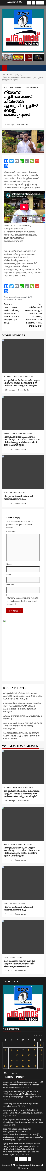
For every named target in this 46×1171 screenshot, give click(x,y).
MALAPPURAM (21, 433)
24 (40, 1060)
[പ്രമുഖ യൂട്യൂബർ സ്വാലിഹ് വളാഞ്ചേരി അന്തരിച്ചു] (23, 472)
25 (5, 1066)
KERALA (6, 957)
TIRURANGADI (34, 87)
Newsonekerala (22, 124)
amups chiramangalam (17, 297)
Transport (19, 957)
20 (17, 1060)
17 (40, 1055)
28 (23, 1066)
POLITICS (25, 87)
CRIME (13, 433)
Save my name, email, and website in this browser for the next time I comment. (22, 601)
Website (10, 585)
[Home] (4, 67)
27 (17, 1066)
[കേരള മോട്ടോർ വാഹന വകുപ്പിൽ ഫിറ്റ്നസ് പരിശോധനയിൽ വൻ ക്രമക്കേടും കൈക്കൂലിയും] (23, 937)
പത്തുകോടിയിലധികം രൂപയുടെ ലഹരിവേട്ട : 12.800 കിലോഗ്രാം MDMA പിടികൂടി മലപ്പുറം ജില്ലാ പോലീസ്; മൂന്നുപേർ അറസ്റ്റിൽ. (21, 1094)
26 (11, 1066)
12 (11, 1055)
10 (40, 1050)
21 (23, 1060)
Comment (11, 531)
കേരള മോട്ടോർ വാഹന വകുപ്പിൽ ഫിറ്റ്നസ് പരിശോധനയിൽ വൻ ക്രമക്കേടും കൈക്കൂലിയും (22, 726)
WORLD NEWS (28, 377)
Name (9, 564)
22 (29, 1060)
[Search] (42, 67)
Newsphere (36, 1165)
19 (11, 1060)
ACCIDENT (7, 377)
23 (34, 1060)
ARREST (7, 433)
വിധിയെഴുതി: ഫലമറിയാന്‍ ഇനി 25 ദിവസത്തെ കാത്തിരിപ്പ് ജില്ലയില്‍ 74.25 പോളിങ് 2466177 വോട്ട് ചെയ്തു (33, 315)
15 (29, 1055)
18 (5, 1060)
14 (23, 1055)
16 (34, 1055)
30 (34, 1066)
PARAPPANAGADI (15, 87)
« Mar (5, 1073)
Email (8, 574)
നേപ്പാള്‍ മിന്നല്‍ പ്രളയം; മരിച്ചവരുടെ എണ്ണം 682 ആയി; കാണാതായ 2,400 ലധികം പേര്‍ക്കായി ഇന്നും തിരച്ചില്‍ (21, 383)
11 (5, 1055)
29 (29, 1066)
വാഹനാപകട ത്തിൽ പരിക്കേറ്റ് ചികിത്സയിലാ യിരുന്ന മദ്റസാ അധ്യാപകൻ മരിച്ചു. (11, 313)
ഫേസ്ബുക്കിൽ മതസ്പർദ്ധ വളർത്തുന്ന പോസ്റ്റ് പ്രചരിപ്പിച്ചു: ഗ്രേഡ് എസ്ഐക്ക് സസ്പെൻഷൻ (21, 736)
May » (14, 1073)
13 (17, 1055)
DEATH (14, 377)
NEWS (6, 87)
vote (20, 300)
